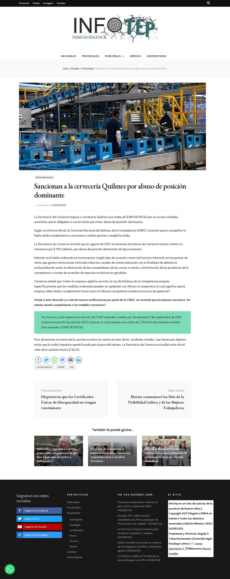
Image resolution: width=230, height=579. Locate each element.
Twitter (36, 3)
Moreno (74, 541)
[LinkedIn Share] (78, 360)
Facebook (24, 3)
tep (71, 367)
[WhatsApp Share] (54, 360)
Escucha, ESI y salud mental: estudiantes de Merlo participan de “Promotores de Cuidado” (138, 519)
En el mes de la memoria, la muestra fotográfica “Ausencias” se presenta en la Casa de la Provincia (111, 455)
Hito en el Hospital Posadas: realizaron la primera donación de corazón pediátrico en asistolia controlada (165, 455)
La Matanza (76, 530)
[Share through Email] (70, 360)
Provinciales (90, 56)
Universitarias (156, 56)
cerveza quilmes (44, 367)
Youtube (61, 3)
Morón (148, 444)
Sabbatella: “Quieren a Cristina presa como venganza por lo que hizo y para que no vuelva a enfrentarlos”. (57, 455)
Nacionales (68, 56)
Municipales (113, 56)
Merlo (73, 535)
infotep (61, 367)
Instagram (48, 3)
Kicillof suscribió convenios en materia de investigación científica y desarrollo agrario (140, 546)
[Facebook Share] (38, 360)
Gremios (135, 56)
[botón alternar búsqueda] (208, 3)
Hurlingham (76, 519)
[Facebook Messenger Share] (62, 360)
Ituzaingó (75, 524)
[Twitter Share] (46, 360)
